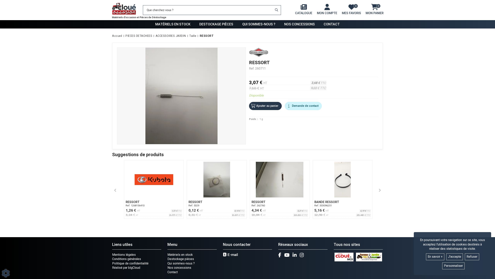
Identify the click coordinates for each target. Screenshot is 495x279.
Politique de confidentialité (130, 263)
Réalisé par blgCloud (126, 268)
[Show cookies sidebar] (6, 273)
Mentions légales (124, 255)
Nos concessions (299, 24)
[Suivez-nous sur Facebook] (279, 255)
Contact (332, 24)
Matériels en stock (172, 24)
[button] (206, 36)
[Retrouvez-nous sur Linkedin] (295, 255)
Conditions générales (126, 259)
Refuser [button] (472, 256)
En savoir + (435, 256)
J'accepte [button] (454, 256)
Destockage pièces (216, 24)
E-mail (232, 255)
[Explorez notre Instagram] (302, 255)
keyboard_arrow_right (380, 190)
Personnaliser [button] (453, 266)
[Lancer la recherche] (276, 10)
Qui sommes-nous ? (258, 24)
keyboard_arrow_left (115, 190)
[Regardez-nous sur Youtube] (286, 255)
